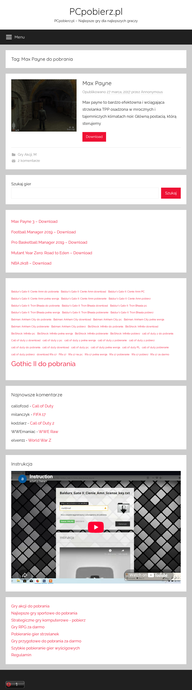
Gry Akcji (25, 154)
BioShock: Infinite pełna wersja (55, 333)
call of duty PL (131, 347)
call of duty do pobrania (25, 347)
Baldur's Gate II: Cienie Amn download (83, 291)
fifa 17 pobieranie (119, 354)
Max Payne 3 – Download (34, 221)
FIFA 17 (39, 414)
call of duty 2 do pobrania (157, 333)
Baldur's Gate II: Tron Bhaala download (85, 305)
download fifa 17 (47, 354)
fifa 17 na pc (75, 354)
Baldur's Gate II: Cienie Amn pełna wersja (35, 298)
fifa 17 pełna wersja (96, 354)
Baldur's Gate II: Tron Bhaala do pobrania (35, 305)
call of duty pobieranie (155, 347)
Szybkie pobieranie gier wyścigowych (45, 648)
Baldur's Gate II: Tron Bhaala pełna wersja (35, 312)
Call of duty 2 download (26, 340)
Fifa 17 (62, 354)
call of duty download (55, 347)
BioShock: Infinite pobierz (125, 333)
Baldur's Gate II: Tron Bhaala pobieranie (85, 312)
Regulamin (21, 654)
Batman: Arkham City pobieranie (30, 326)
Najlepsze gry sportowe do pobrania (44, 613)
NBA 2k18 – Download (31, 263)
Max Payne (97, 83)
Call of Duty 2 (42, 423)
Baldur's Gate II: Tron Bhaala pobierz (132, 312)
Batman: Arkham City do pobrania (31, 319)
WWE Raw (48, 431)
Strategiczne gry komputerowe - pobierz (48, 620)
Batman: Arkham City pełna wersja (144, 319)
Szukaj (171, 193)
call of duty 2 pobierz (142, 340)
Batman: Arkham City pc (107, 319)
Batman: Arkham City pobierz (68, 326)
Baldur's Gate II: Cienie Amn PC (126, 291)
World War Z (39, 440)
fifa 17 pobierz (140, 354)
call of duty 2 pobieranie (112, 340)
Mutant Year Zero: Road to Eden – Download (51, 252)
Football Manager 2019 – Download (43, 232)
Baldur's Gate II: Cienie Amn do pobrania (35, 291)
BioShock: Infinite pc (23, 333)
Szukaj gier (21, 184)
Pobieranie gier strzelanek (35, 634)
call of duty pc (80, 347)
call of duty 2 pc (52, 340)
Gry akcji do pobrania (30, 606)
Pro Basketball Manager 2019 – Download (49, 242)
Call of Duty (42, 406)
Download (94, 137)
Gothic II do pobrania (43, 364)
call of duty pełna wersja (105, 347)
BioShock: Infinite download (141, 326)
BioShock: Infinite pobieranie (91, 333)
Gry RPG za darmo (27, 627)
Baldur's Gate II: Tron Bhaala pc (128, 305)
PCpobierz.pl (96, 11)
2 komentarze (29, 161)
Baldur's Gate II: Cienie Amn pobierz (130, 298)
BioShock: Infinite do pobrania (105, 326)
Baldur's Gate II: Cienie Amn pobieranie (84, 298)
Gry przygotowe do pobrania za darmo (46, 641)
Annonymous (152, 92)
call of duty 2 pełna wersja (80, 340)
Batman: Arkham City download (72, 319)
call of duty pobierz (23, 354)
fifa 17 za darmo (159, 354)
